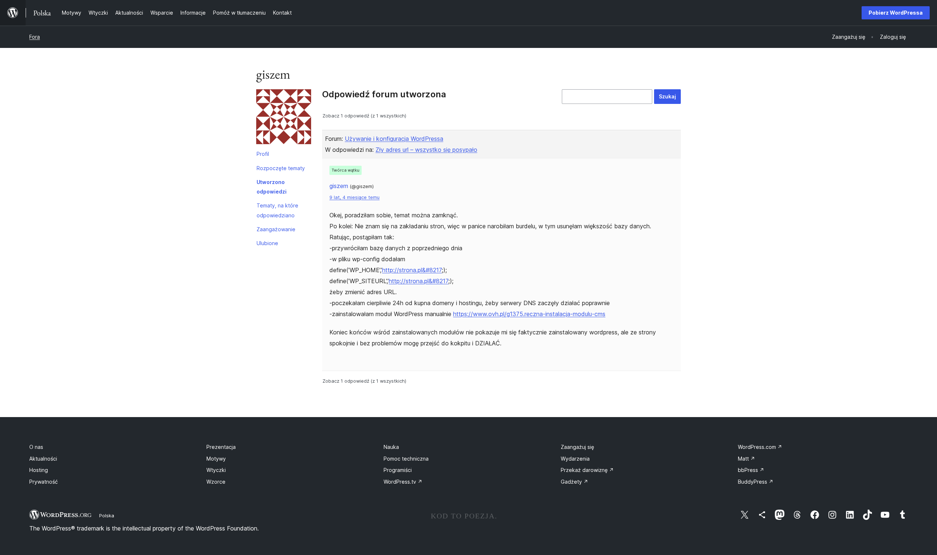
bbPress (751, 470)
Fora (34, 37)
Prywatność (43, 482)
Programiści (398, 470)
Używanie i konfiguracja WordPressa (394, 138)
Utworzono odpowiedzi (272, 187)
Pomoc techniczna (406, 458)
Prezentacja (221, 447)
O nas (36, 447)
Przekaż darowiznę (587, 470)
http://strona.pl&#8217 (412, 270)
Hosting (38, 470)
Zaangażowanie (276, 229)
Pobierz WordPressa (896, 13)
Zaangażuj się (577, 447)
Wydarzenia (575, 458)
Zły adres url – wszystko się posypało (426, 149)
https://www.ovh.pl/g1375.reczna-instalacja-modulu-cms (529, 314)
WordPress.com (760, 447)
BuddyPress (755, 482)
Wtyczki (216, 470)
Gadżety (574, 482)
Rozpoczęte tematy (281, 168)
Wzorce (215, 482)
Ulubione (267, 243)
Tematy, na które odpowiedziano (277, 210)
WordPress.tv (403, 482)
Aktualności (43, 458)
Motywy (216, 458)
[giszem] (283, 118)
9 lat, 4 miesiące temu (354, 197)
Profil (263, 154)
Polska (106, 515)
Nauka (391, 447)
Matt (746, 458)
